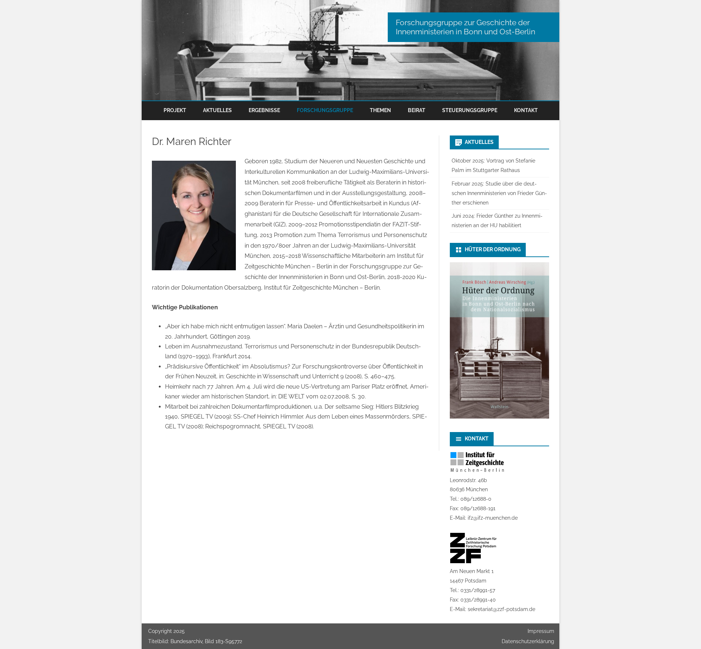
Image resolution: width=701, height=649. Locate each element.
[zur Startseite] (350, 50)
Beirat (416, 110)
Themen (380, 110)
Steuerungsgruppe (469, 110)
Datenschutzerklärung (528, 641)
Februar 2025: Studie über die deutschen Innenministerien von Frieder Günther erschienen (499, 193)
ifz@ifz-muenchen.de (493, 518)
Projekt (175, 110)
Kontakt (526, 110)
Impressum (541, 631)
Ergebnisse (264, 110)
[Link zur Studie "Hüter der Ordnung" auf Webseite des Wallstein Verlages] (499, 417)
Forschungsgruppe (325, 110)
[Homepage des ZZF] (473, 562)
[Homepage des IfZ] (477, 471)
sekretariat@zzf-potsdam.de (501, 609)
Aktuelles (217, 110)
